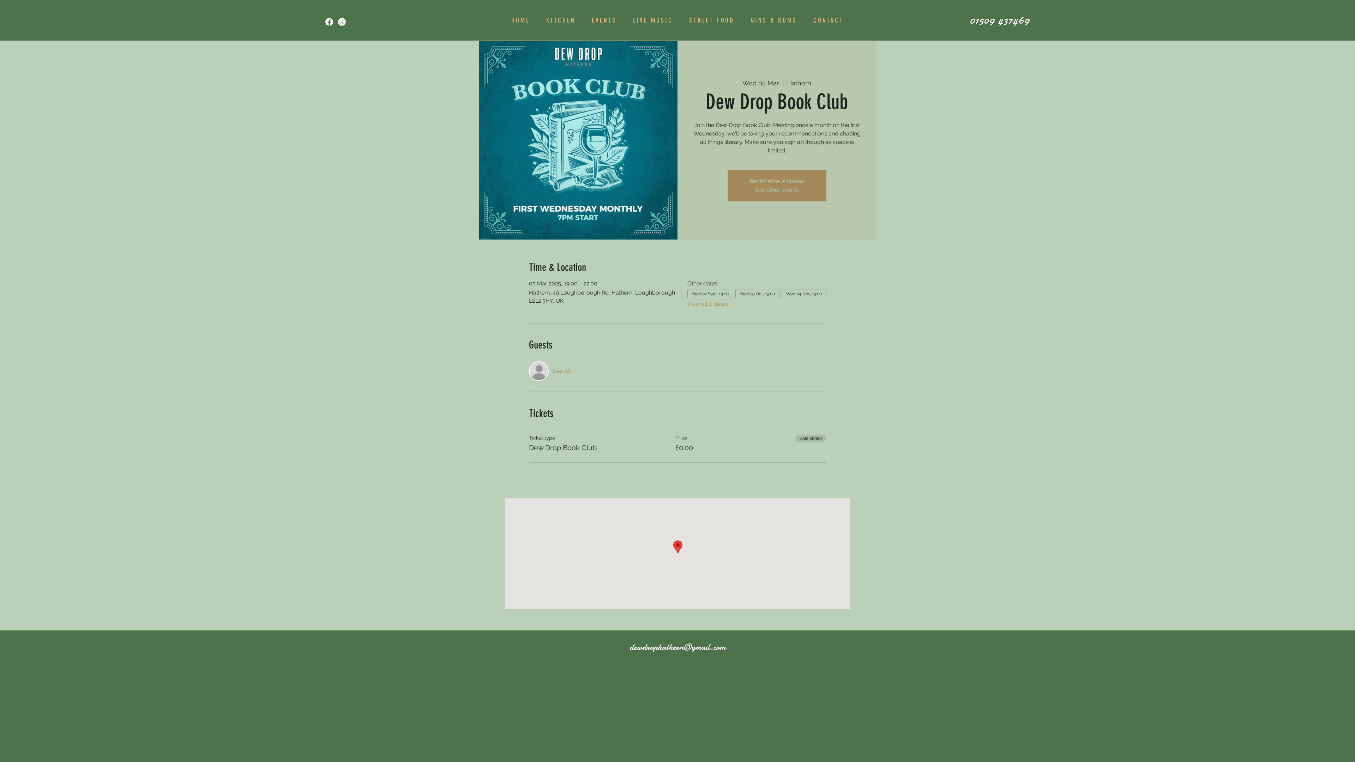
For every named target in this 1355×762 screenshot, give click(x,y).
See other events (777, 189)
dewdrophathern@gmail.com (677, 647)
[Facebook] (329, 22)
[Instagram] (342, 22)
